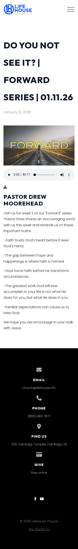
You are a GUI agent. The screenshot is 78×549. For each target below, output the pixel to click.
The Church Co (39, 529)
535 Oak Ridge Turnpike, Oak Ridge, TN (39, 444)
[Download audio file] (5, 187)
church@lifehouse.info (39, 388)
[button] (71, 9)
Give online (39, 473)
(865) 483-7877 (39, 416)
